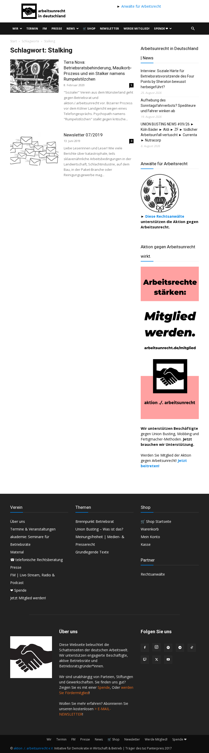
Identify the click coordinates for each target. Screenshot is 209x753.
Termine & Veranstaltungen (33, 529)
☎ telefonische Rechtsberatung (36, 559)
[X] (156, 660)
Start (13, 41)
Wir (15, 28)
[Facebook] (145, 648)
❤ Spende (18, 590)
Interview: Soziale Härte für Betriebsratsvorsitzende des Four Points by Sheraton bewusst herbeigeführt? (167, 79)
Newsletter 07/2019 (83, 134)
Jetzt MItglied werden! (28, 597)
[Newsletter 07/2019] (34, 148)
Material (17, 552)
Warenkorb (150, 529)
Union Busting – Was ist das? (99, 529)
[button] (193, 28)
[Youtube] (168, 660)
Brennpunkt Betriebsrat (94, 521)
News (71, 28)
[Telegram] (180, 648)
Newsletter (109, 28)
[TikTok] (192, 648)
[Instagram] (156, 647)
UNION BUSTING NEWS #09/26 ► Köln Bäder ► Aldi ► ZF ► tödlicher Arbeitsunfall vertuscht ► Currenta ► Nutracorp (169, 132)
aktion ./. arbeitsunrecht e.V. (34, 748)
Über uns (17, 521)
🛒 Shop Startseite (156, 521)
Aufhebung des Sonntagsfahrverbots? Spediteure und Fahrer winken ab (168, 105)
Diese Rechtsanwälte (164, 216)
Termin (32, 28)
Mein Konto (150, 536)
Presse (56, 28)
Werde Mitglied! (136, 28)
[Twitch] (145, 660)
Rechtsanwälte (153, 574)
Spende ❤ (161, 28)
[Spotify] (168, 648)
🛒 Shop (89, 28)
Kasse (146, 544)
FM (45, 28)
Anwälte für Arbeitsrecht (140, 6)
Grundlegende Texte (92, 552)
